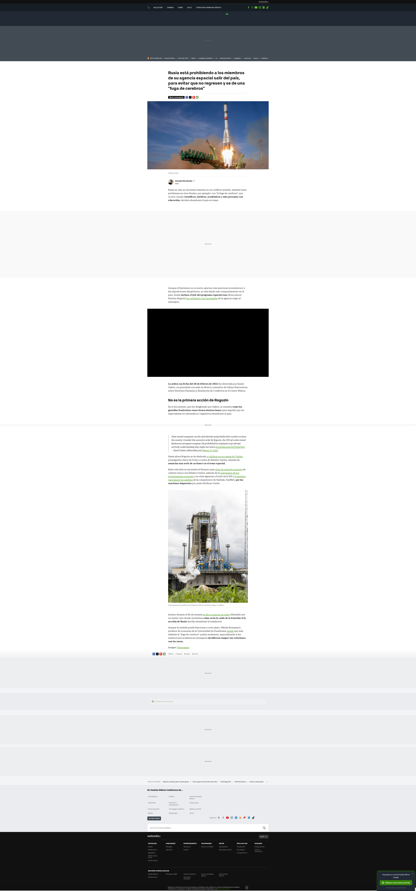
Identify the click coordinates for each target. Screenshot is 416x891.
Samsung (247, 58)
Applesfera (151, 853)
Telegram (236, 817)
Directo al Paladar (207, 847)
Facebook (248, 7)
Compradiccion (242, 853)
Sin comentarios (177, 97)
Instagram (259, 7)
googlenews (263, 7)
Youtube (256, 7)
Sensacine (187, 847)
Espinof (186, 850)
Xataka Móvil (152, 850)
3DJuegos (169, 847)
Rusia (196, 654)
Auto (189, 7)
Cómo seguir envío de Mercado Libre (205, 782)
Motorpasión (223, 847)
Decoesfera (241, 850)
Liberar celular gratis (257, 782)
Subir (262, 837)
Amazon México (169, 58)
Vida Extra (169, 850)
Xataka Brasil (152, 877)
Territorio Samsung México (208, 7)
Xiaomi (256, 58)
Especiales (152, 803)
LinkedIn (249, 817)
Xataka (150, 847)
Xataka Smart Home (152, 856)
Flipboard (193, 97)
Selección (158, 7)
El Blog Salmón (260, 847)
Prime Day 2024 (153, 809)
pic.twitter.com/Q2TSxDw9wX (230, 446)
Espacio (179, 654)
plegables (237, 58)
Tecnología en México (176, 809)
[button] (184, 180)
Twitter (252, 7)
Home (180, 7)
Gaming (170, 7)
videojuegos (173, 813)
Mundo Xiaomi (153, 860)
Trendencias (241, 847)
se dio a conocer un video (216, 614)
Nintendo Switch (225, 58)
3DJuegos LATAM (171, 874)
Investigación (153, 796)
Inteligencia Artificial (205, 58)
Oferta (193, 58)
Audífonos (264, 58)
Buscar (264, 828)
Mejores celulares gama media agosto (176, 782)
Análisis (171, 796)
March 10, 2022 (210, 450)
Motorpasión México (223, 875)
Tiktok (267, 7)
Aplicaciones (194, 803)
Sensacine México (190, 874)
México (150, 813)
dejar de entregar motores (228, 469)
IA (216, 58)
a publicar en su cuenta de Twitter (225, 456)
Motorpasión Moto (225, 850)
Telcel (192, 813)
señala (230, 630)
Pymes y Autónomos (258, 850)
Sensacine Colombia (187, 878)
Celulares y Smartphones (174, 804)
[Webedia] (263, 1)
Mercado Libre (183, 58)
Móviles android (195, 809)
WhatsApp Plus (226, 782)
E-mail (197, 97)
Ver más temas (154, 818)
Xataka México (153, 874)
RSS (240, 817)
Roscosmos (183, 647)
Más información (224, 889)
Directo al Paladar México (207, 875)
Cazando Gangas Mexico (196, 797)
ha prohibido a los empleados (202, 298)
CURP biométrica (240, 782)
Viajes (188, 654)
